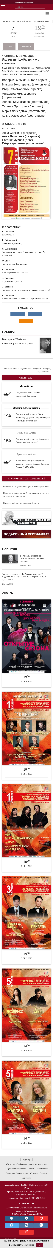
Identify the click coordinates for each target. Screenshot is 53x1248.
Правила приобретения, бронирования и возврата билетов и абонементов (26, 494)
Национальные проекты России (20, 1169)
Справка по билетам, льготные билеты (21, 503)
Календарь (26, 46)
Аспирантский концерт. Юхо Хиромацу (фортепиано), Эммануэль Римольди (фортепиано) (33, 417)
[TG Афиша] (26, 1218)
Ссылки (34, 1173)
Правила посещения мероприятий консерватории (26, 486)
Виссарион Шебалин (14, 339)
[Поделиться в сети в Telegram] (35, 314)
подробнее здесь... (43, 372)
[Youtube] (41, 1218)
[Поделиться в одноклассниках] (26, 321)
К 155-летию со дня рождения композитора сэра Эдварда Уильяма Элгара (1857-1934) (32, 464)
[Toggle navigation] (47, 13)
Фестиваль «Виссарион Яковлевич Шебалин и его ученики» (32, 558)
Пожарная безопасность (17, 1173)
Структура (26, 1159)
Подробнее (29, 1245)
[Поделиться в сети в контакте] (17, 314)
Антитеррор (42, 1169)
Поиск (9, 46)
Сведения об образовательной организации (26, 1164)
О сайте (43, 1173)
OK (39, 1245)
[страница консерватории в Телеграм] (12, 1218)
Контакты (26, 1178)
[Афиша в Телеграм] (26, 1232)
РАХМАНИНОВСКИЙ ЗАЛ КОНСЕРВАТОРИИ (26, 21)
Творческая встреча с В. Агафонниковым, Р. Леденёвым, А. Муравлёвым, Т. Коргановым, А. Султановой (24, 576)
